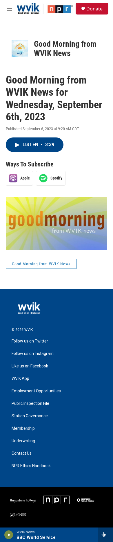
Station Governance (30, 416)
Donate (94, 8)
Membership (23, 428)
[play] (8, 535)
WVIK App (20, 378)
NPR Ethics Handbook (31, 466)
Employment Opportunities (36, 391)
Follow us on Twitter (30, 341)
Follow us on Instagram (33, 353)
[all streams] (105, 535)
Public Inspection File (30, 403)
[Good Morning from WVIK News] (20, 48)
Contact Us (22, 453)
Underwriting (23, 441)
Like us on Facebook (30, 366)
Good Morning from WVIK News (65, 48)
